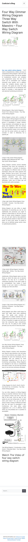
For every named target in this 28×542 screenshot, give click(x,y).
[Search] (24, 490)
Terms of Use (18, 538)
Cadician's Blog (8, 3)
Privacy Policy (10, 538)
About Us (18, 536)
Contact (19, 539)
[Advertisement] (14, 58)
